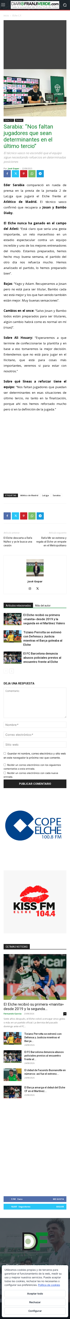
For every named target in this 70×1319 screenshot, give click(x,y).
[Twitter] (15, 173)
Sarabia (56, 495)
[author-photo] (35, 576)
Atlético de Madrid (29, 495)
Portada (19, 120)
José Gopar (13, 168)
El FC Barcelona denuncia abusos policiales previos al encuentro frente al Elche (42, 658)
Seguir (60, 1206)
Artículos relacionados (18, 605)
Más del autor (43, 605)
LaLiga (45, 495)
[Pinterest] (23, 173)
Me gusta (58, 1199)
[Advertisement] (35, 43)
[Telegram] (40, 173)
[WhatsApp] (32, 173)
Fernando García (13, 1013)
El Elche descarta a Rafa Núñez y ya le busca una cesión (18, 541)
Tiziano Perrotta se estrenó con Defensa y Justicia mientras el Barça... (43, 1037)
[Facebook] (7, 173)
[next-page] (11, 671)
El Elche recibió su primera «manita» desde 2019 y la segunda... (34, 1006)
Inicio (6, 15)
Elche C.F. (17, 15)
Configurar (35, 1310)
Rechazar (35, 1302)
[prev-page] (6, 671)
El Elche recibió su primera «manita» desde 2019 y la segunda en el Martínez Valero (44, 619)
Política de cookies (49, 1284)
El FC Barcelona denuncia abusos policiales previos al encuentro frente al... (44, 1056)
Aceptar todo (35, 1293)
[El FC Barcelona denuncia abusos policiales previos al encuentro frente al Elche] (13, 657)
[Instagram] (31, 589)
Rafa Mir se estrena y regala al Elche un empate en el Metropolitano (51, 541)
